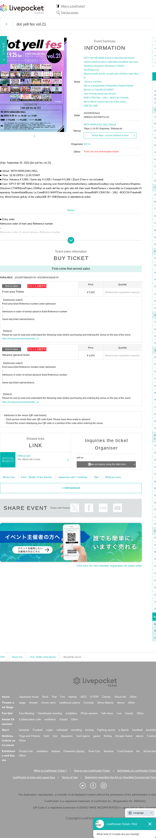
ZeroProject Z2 (91, 70)
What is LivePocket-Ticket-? (50, 770)
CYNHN (119, 66)
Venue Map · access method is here (110, 135)
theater (33, 702)
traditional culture (69, 702)
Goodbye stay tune (128, 62)
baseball (24, 729)
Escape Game (123, 735)
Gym (46, 735)
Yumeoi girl (103, 101)
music (6, 696)
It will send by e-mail (117, 508)
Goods (129, 713)
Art (138, 751)
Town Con (94, 751)
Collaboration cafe (30, 719)
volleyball (62, 729)
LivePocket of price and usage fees (34, 777)
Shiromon (110, 66)
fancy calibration (109, 62)
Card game (83, 735)
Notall (130, 85)
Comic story (48, 702)
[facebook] (95, 786)
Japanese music (29, 696)
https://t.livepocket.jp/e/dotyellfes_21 (20, 338)
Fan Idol (7, 713)
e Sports (124, 729)
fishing (108, 735)
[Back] (6, 24)
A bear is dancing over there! (119, 58)
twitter (74, 508)
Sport (5, 729)
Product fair (26, 751)
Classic (106, 696)
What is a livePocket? (73, 6)
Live (119, 713)
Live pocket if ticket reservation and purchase (22, 9)
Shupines (99, 66)
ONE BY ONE (91, 105)
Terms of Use (70, 777)
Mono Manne (105, 702)
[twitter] (85, 786)
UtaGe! (87, 62)
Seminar (109, 751)
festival (56, 751)
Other (133, 696)
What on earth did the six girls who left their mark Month (111, 75)
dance (120, 702)
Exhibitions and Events (8, 756)
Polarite (124, 97)
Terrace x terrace (93, 81)
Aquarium (67, 735)
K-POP (94, 696)
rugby (49, 729)
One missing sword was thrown (100, 93)
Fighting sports (106, 729)
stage (22, 702)
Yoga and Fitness (29, 735)
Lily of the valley (117, 101)
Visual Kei (120, 696)
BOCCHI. (115, 97)
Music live (9, 477)
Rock (45, 696)
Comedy (89, 702)
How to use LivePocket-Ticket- (92, 770)
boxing (89, 729)
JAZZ (83, 696)
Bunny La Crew (92, 89)
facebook (89, 508)
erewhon (96, 62)
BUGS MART (107, 89)
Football (37, 729)
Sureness (89, 66)
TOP (2, 657)
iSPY (86, 58)
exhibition (71, 713)
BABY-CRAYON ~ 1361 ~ (97, 97)
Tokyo (112, 124)
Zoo (55, 735)
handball (137, 729)
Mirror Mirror (90, 101)
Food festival (125, 751)
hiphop (72, 696)
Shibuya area (113, 477)
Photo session (89, 713)
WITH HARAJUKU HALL (96, 124)
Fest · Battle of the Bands (36, 477)
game (96, 735)
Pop (54, 696)
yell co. (87, 144)
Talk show (107, 713)
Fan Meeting (26, 713)
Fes (62, 696)
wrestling (76, 729)
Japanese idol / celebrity (72, 477)
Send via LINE (103, 508)
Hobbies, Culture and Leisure (8, 740)
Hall (96, 477)
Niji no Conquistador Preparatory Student (105, 85)
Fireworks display (74, 751)
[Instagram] (106, 786)
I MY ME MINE (96, 58)
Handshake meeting (50, 713)
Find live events (69, 12)
